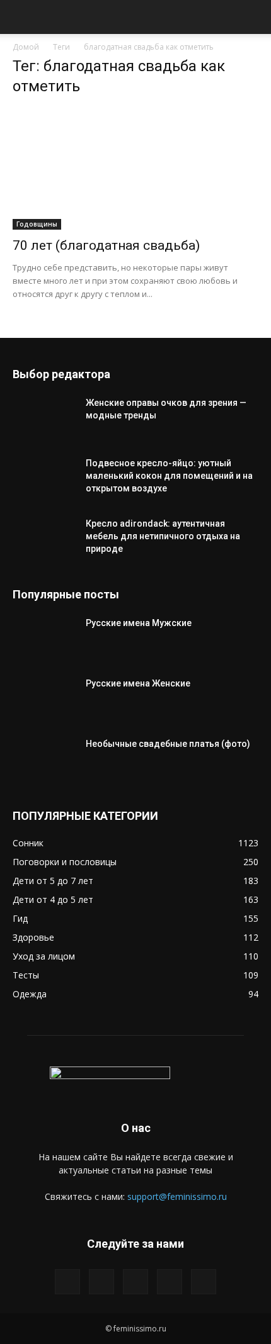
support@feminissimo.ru (177, 1196)
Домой (26, 47)
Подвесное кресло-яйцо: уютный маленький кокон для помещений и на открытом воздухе (169, 475)
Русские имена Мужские (139, 623)
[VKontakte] (169, 1281)
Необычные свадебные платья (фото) (168, 744)
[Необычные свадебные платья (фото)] (44, 759)
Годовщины (36, 224)
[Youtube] (203, 1281)
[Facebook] (67, 1281)
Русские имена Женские (138, 683)
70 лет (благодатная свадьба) (106, 245)
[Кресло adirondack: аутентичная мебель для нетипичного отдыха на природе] (44, 539)
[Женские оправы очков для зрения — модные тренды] (44, 418)
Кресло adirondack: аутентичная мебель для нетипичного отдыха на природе (163, 536)
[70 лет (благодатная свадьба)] (135, 169)
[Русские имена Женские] (44, 699)
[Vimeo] (135, 1281)
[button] (21, 17)
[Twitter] (101, 1281)
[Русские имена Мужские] (44, 639)
